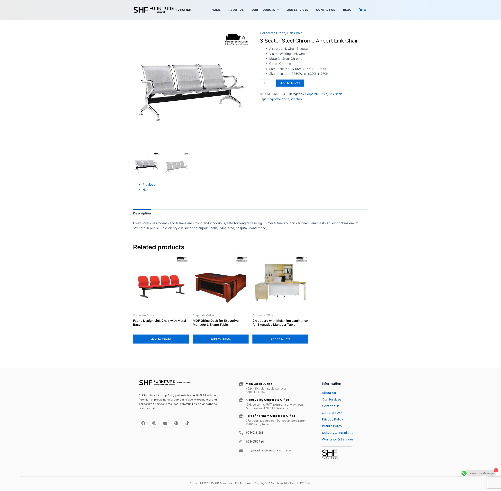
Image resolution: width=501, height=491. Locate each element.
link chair (296, 99)
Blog (347, 10)
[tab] (142, 213)
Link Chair (294, 33)
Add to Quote (290, 83)
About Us (236, 10)
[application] (277, 10)
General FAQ (332, 413)
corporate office (278, 99)
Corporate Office (272, 33)
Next (146, 190)
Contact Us (325, 10)
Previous (148, 184)
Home (216, 10)
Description (142, 213)
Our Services (297, 10)
